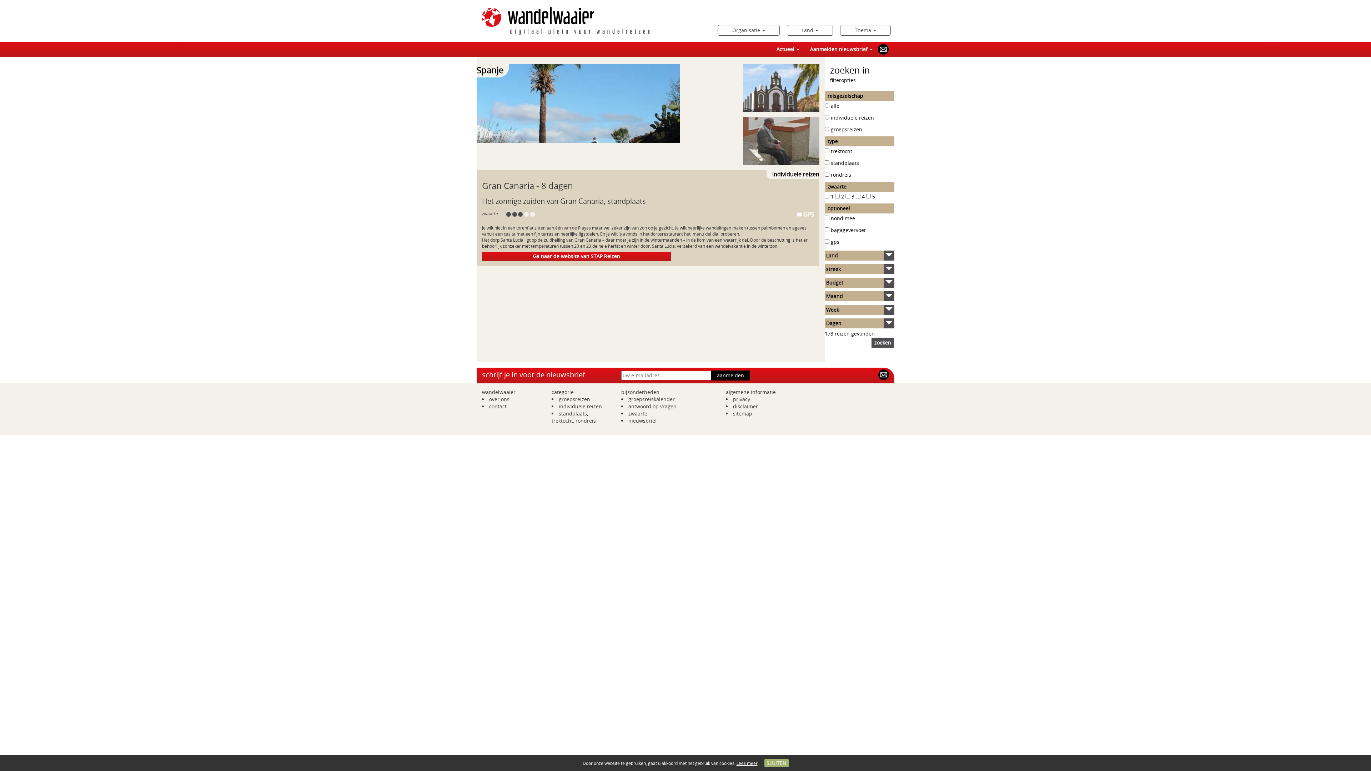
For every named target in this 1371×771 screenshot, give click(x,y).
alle (835, 105)
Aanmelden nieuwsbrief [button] (839, 49)
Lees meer (747, 763)
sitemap (742, 413)
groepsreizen (846, 129)
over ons (499, 399)
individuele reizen (852, 117)
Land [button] (808, 30)
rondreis (841, 174)
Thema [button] (864, 30)
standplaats (845, 163)
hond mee (843, 218)
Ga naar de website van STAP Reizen (576, 256)
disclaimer (745, 406)
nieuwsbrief (642, 420)
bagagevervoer (848, 230)
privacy (741, 399)
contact (498, 406)
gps (835, 241)
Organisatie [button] (747, 30)
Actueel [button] (786, 49)
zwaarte (637, 413)
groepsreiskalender (651, 399)
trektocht (841, 151)
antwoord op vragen (652, 406)
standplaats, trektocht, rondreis (574, 417)
